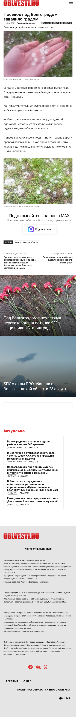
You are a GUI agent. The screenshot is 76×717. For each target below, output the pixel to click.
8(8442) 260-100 (18, 596)
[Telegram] (30, 667)
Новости (66, 23)
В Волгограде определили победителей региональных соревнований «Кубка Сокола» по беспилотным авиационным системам (32, 486)
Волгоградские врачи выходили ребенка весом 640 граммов (28, 443)
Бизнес (12, 476)
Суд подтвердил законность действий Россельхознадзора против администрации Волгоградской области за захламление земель (20, 262)
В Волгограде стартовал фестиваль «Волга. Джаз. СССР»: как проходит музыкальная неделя (31, 455)
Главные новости (51, 23)
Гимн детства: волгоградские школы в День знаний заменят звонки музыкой (32, 500)
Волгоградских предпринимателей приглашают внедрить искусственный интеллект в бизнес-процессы (32, 469)
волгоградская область (26, 242)
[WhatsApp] (45, 667)
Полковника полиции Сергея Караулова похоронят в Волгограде (57, 260)
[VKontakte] (38, 667)
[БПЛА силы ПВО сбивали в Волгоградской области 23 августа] (38, 366)
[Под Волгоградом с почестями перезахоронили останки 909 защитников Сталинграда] (38, 305)
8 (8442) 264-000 (39, 602)
